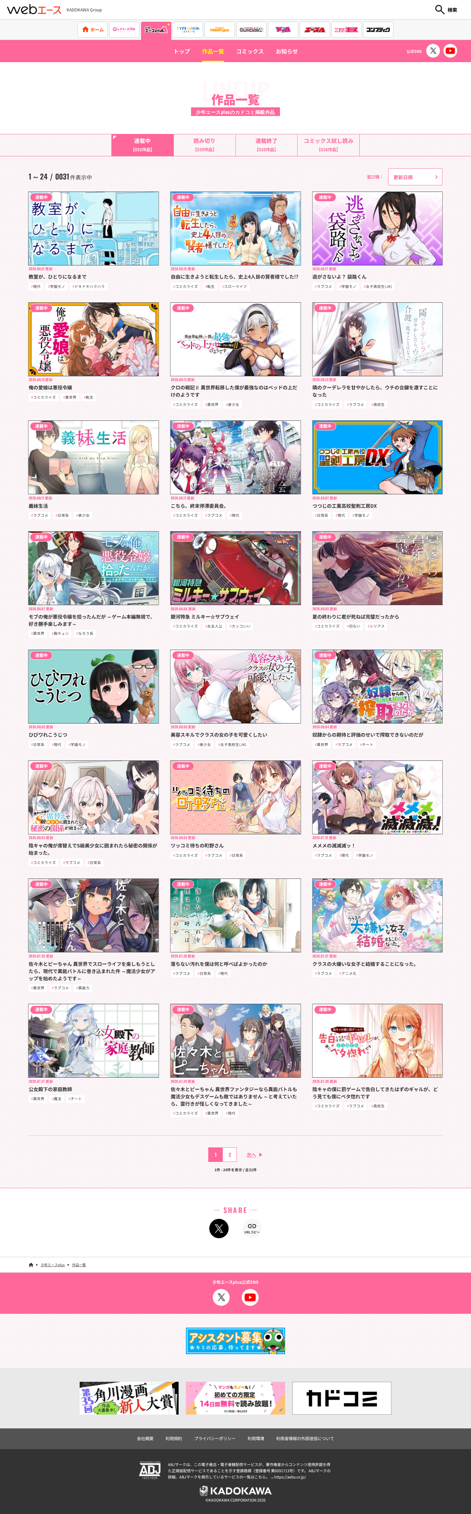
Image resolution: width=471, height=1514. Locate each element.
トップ (181, 51)
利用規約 (174, 1438)
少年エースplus (53, 1264)
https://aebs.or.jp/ (290, 1476)
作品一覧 (213, 51)
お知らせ (287, 51)
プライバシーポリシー (215, 1438)
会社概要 (145, 1438)
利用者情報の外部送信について (305, 1438)
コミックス (250, 51)
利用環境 (256, 1438)
